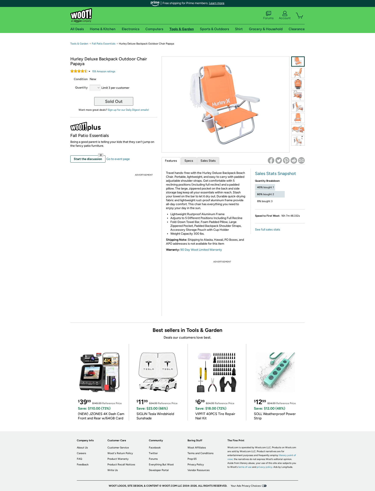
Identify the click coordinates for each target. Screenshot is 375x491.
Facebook (155, 447)
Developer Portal (159, 470)
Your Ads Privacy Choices (246, 485)
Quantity (81, 87)
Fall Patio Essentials (103, 43)
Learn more (216, 3)
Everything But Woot (161, 464)
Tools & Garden (79, 43)
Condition (81, 79)
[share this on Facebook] (271, 160)
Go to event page (118, 159)
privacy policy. (265, 467)
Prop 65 (192, 458)
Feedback (83, 464)
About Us (82, 447)
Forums (268, 18)
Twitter (153, 453)
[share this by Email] (301, 160)
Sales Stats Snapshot (275, 173)
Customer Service (118, 447)
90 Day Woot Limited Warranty (201, 250)
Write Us (112, 470)
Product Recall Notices (121, 464)
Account (285, 18)
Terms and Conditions (201, 453)
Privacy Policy (196, 464)
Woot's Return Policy (120, 453)
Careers (81, 453)
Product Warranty (117, 458)
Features (171, 161)
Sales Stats (208, 161)
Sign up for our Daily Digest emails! (128, 109)
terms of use (245, 467)
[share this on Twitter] (278, 160)
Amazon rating (103, 71)
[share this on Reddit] (294, 160)
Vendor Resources (199, 470)
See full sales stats (267, 229)
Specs (188, 161)
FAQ (79, 458)
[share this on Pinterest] (286, 160)
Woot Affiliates (197, 447)
